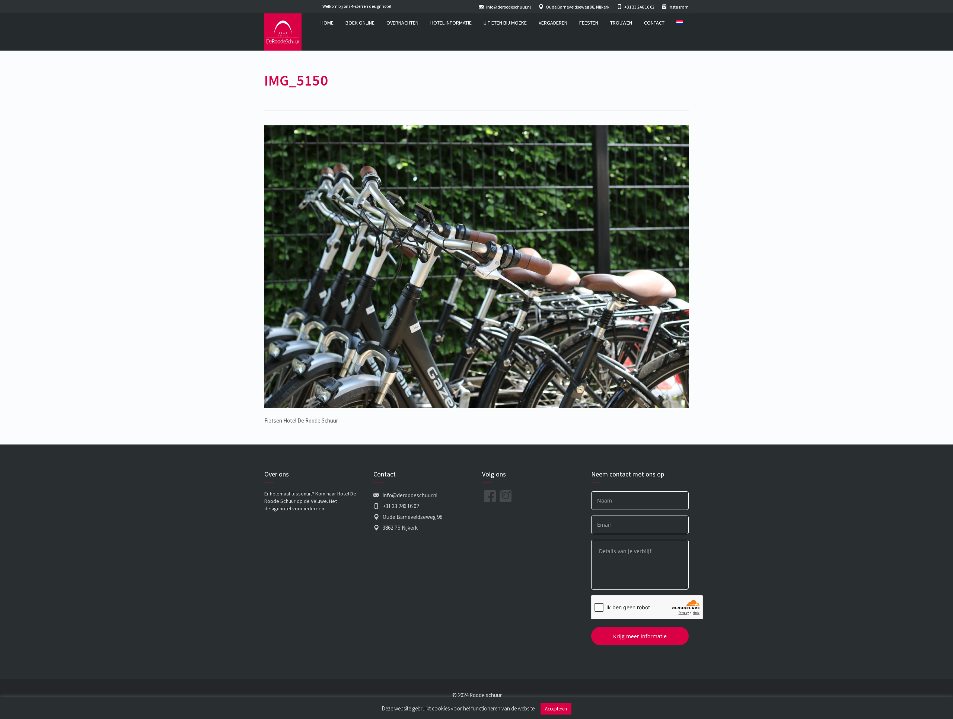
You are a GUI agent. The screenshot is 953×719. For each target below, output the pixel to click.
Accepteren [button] (556, 709)
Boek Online (359, 22)
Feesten (588, 22)
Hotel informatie (451, 22)
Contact (654, 22)
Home (327, 22)
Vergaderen (553, 22)
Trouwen (621, 22)
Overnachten (402, 22)
